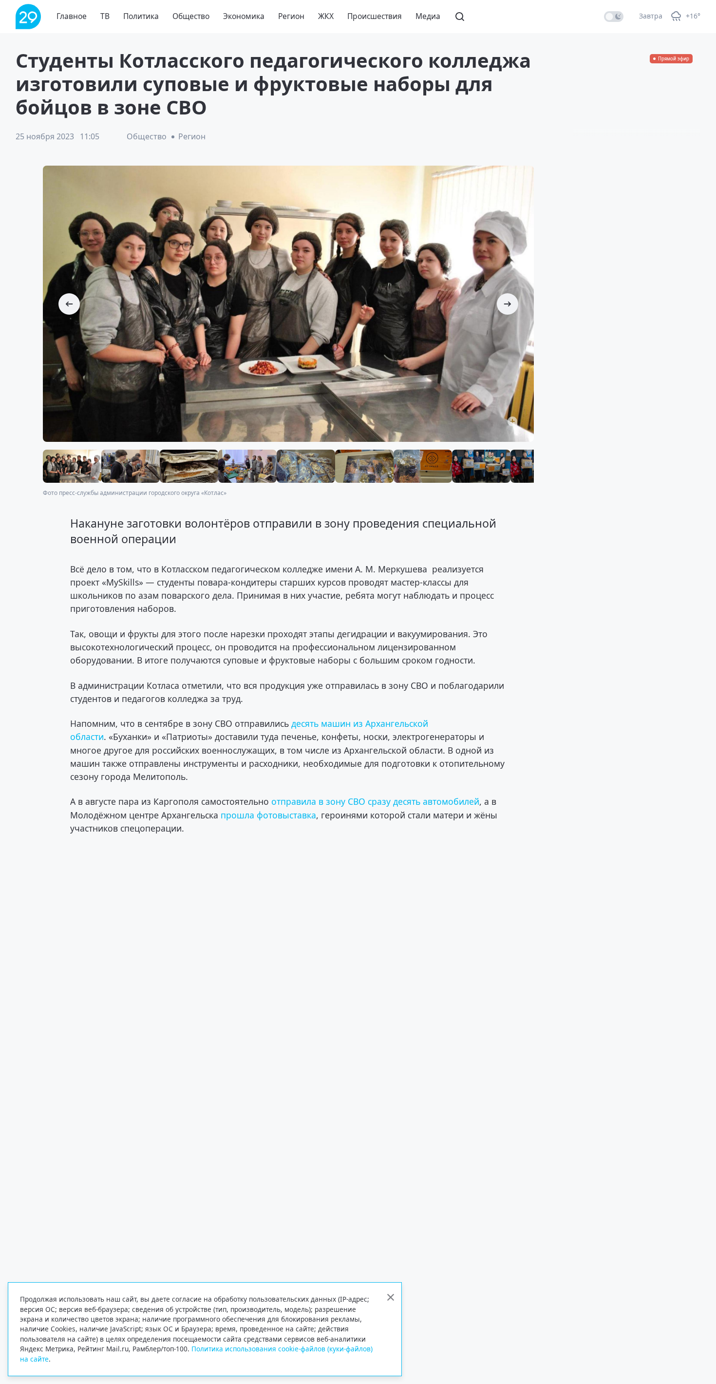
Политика (141, 16)
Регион (291, 16)
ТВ (105, 16)
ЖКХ (326, 16)
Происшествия (374, 16)
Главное (72, 16)
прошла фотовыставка (268, 815)
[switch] (613, 16)
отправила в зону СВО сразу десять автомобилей (375, 801)
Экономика (243, 16)
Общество (190, 16)
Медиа (427, 16)
